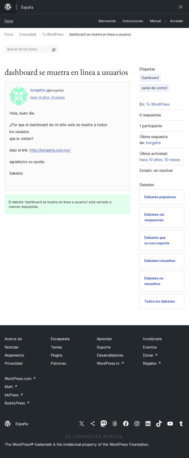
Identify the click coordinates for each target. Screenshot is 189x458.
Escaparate (60, 339)
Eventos (150, 347)
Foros (9, 21)
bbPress (14, 395)
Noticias (11, 347)
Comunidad (27, 34)
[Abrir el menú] (181, 7)
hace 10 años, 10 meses (47, 97)
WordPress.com (20, 378)
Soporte (104, 347)
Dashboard (150, 78)
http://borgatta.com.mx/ (50, 150)
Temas (56, 347)
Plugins (56, 355)
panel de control (154, 88)
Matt (11, 386)
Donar (150, 355)
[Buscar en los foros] (53, 49)
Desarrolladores (110, 355)
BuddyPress (17, 403)
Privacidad (14, 363)
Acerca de (13, 339)
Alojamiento (14, 355)
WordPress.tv (110, 363)
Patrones (58, 363)
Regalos (152, 363)
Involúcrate (152, 339)
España (21, 424)
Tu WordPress (52, 34)
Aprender (104, 339)
